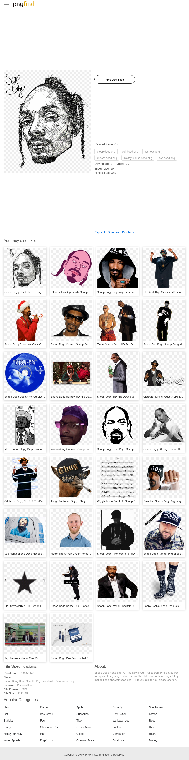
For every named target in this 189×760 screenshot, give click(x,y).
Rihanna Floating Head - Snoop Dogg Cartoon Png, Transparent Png (91, 292)
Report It (100, 232)
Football (117, 727)
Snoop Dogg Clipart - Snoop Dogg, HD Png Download (82, 344)
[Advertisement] (47, 44)
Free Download (115, 79)
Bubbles (8, 720)
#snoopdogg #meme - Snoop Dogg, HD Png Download (83, 449)
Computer (119, 734)
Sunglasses (156, 707)
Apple (79, 707)
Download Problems (121, 232)
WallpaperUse (121, 720)
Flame (44, 707)
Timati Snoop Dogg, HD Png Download (119, 344)
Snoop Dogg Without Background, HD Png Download (128, 606)
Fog (42, 720)
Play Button (119, 714)
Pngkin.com (47, 740)
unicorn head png (107, 158)
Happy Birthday (13, 734)
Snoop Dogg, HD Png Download (116, 396)
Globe (80, 734)
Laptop (153, 714)
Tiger (79, 720)
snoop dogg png (106, 151)
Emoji (7, 727)
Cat (6, 714)
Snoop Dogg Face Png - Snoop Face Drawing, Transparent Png (134, 449)
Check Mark (83, 727)
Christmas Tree (49, 727)
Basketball (46, 714)
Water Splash (12, 740)
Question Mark (85, 740)
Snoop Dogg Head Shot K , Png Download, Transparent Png (39, 292)
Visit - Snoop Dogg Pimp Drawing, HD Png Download (35, 449)
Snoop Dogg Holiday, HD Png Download (74, 396)
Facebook (118, 740)
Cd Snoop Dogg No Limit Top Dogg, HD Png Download (36, 501)
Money (153, 740)
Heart (7, 707)
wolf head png (167, 158)
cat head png (152, 151)
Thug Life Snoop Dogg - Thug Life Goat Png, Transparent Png (87, 501)
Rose (152, 720)
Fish (42, 734)
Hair (151, 727)
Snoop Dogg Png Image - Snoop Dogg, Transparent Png (130, 292)
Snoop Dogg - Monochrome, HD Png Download (124, 553)
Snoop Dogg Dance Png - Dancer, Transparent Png (81, 606)
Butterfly (118, 707)
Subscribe (82, 714)
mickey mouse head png (137, 158)
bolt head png (130, 151)
